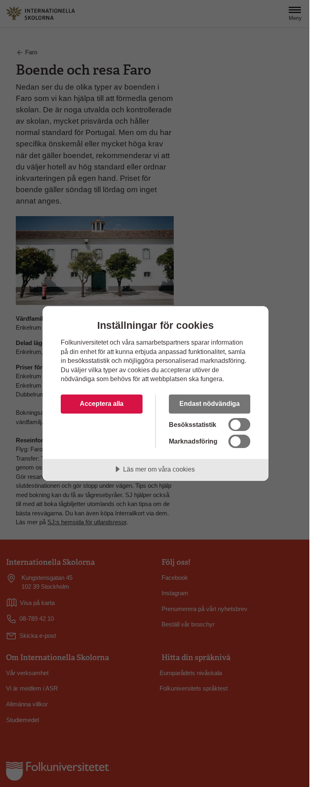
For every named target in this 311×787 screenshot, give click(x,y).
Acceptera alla (102, 403)
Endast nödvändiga (209, 403)
